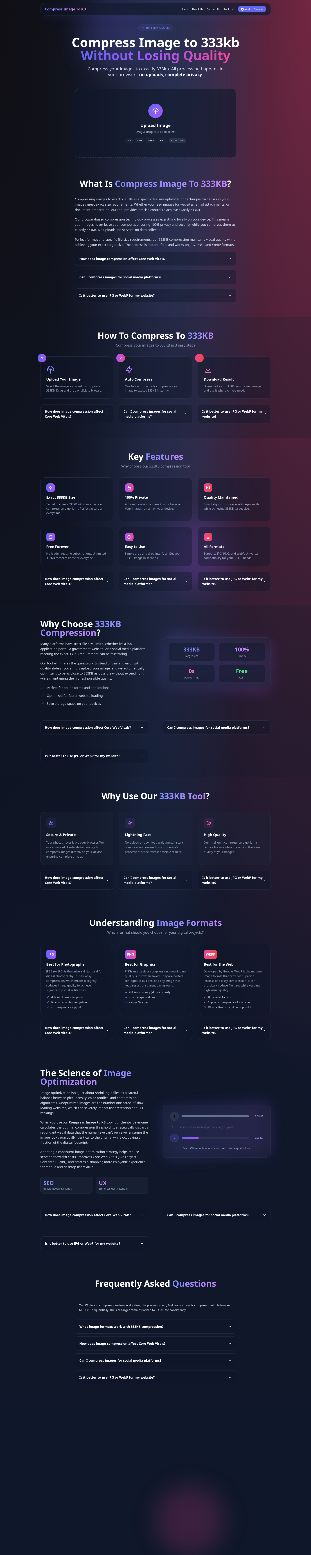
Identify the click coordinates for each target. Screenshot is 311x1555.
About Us (197, 9)
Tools (227, 9)
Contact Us (213, 9)
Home (184, 9)
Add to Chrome (254, 9)
